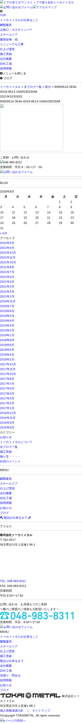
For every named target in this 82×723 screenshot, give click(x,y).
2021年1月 (7, 296)
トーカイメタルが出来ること (19, 20)
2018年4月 (7, 354)
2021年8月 (7, 267)
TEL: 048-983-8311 (13, 581)
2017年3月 (7, 398)
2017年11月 (8, 369)
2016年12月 (8, 413)
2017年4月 (7, 393)
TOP (3, 15)
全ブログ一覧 (9, 447)
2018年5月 (7, 349)
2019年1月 (7, 335)
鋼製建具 (6, 25)
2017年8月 (7, 378)
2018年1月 (7, 359)
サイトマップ (41, 710)
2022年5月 (7, 243)
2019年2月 (7, 330)
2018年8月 (7, 340)
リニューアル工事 (12, 44)
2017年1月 (7, 408)
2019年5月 (7, 315)
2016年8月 (7, 427)
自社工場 (6, 63)
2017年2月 (7, 403)
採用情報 (6, 68)
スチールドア (9, 34)
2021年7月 (7, 272)
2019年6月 (7, 311)
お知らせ (6, 437)
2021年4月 (7, 281)
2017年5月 (7, 388)
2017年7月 (7, 383)
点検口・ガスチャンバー (16, 29)
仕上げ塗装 (7, 49)
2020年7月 (7, 306)
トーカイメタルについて (16, 442)
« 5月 (3, 233)
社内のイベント (10, 461)
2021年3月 (7, 286)
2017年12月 (8, 364)
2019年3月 (7, 325)
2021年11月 (8, 257)
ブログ (4, 512)
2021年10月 (8, 262)
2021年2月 (7, 291)
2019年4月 (7, 320)
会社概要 (6, 58)
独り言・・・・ (10, 456)
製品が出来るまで (15, 517)
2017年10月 (8, 374)
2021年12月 (8, 252)
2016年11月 (8, 417)
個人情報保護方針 (12, 710)
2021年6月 (7, 276)
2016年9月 (7, 422)
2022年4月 (7, 247)
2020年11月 (8, 301)
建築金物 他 (9, 39)
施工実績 (6, 54)
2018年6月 (7, 345)
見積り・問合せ (10, 675)
